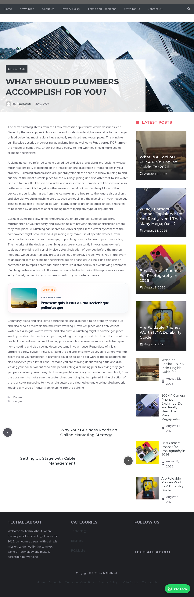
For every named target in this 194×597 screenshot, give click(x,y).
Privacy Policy (71, 9)
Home (8, 9)
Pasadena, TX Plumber (110, 142)
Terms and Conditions (102, 9)
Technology (79, 531)
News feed (27, 9)
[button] (189, 9)
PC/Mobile (78, 550)
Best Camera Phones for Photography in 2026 (160, 275)
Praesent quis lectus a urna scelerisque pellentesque (75, 305)
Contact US (155, 9)
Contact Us (149, 582)
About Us (48, 9)
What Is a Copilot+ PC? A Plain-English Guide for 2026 (158, 162)
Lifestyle (16, 69)
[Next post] (128, 461)
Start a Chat (180, 588)
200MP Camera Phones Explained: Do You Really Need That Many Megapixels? (173, 407)
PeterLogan (24, 103)
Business (77, 540)
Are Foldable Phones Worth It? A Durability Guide (160, 332)
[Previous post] (7, 432)
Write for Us (132, 9)
